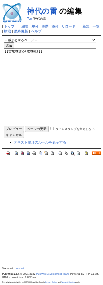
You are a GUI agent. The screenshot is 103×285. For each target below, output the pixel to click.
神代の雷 (42, 11)
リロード (69, 26)
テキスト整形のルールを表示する (40, 142)
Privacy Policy (51, 282)
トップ (9, 26)
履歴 (45, 26)
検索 (7, 31)
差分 (35, 26)
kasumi (20, 268)
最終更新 (21, 31)
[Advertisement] (51, 211)
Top (29, 18)
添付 (55, 26)
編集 (25, 26)
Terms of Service (68, 282)
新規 (86, 26)
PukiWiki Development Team (52, 273)
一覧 (96, 26)
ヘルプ (36, 31)
